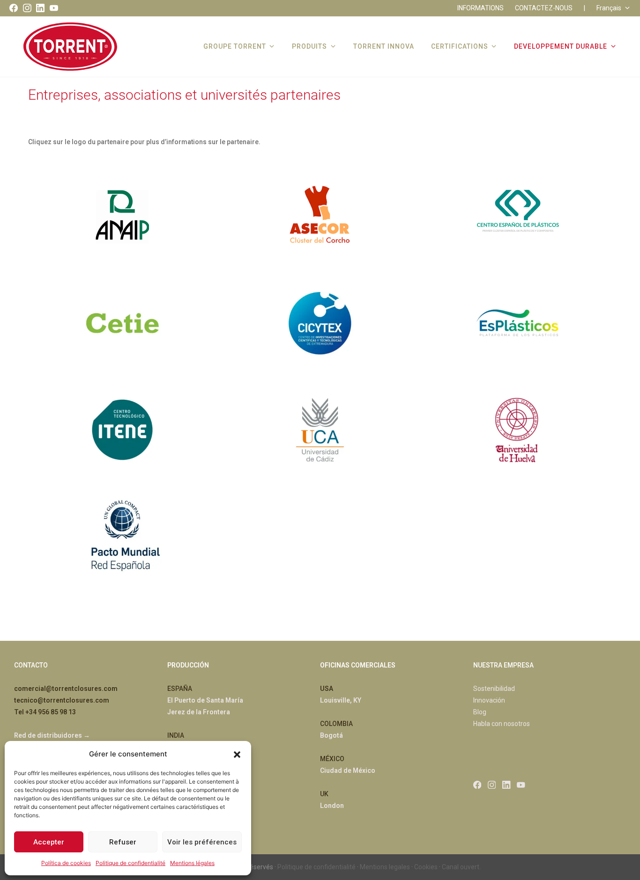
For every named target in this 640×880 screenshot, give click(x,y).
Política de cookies (66, 862)
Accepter (48, 842)
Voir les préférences (202, 842)
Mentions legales (385, 867)
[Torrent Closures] (70, 46)
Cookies (426, 867)
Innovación (489, 700)
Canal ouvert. (461, 867)
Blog (479, 712)
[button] (237, 753)
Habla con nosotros (501, 723)
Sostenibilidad (494, 688)
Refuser (122, 842)
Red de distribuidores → (52, 735)
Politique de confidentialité (130, 862)
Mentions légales (192, 862)
